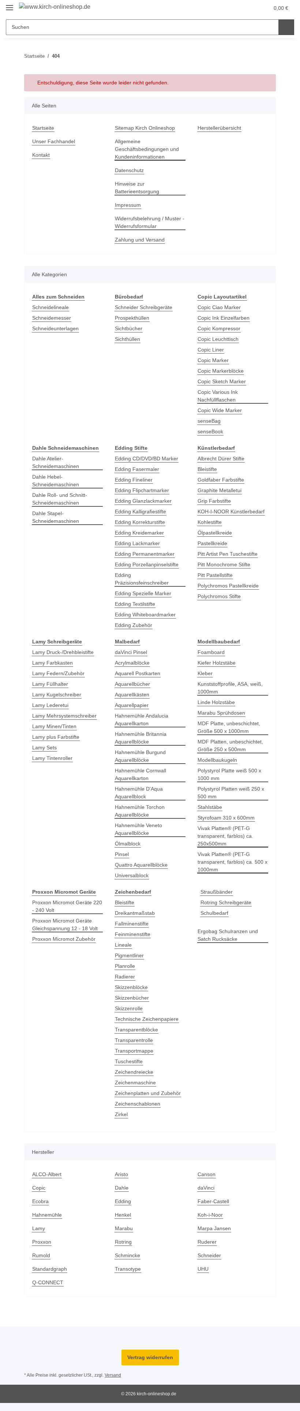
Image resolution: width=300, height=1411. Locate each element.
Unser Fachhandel (54, 141)
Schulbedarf (215, 913)
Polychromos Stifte (220, 596)
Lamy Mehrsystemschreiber (66, 715)
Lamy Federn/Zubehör (59, 673)
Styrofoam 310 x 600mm (227, 817)
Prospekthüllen (133, 318)
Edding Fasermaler (138, 469)
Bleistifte (208, 469)
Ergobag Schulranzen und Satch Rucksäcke (229, 935)
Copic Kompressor (220, 328)
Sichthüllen (129, 339)
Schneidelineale (51, 307)
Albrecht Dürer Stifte (223, 458)
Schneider (210, 1263)
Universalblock (133, 875)
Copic (39, 1195)
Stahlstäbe (211, 807)
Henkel (123, 1222)
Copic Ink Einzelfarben (225, 318)
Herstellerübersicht (221, 128)
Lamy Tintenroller (53, 758)
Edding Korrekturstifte (142, 522)
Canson (207, 1182)
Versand (114, 1383)
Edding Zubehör (134, 625)
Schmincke (128, 1263)
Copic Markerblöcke (222, 371)
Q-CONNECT (47, 1290)
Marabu (124, 1236)
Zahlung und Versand (141, 239)
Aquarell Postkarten (139, 673)
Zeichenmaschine (136, 1082)
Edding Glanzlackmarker (145, 501)
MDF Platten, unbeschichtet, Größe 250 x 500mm (232, 745)
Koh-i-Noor (211, 1222)
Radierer (125, 976)
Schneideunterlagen (57, 328)
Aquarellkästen (133, 694)
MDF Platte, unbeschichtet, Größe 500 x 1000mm (230, 727)
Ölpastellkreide (216, 532)
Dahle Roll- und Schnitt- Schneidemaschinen (61, 499)
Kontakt (41, 155)
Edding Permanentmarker (146, 554)
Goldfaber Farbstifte (222, 479)
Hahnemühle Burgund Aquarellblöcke (142, 756)
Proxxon (42, 1249)
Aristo (122, 1182)
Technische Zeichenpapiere (149, 1019)
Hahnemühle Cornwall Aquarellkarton (142, 774)
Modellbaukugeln (219, 760)
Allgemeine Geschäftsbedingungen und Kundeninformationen (149, 149)
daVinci (206, 1195)
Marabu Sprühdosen (223, 713)
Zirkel (121, 1122)
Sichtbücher (130, 328)
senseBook (211, 431)
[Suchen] (286, 27)
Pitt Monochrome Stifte (226, 564)
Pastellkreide (213, 543)
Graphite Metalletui (221, 490)
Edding (123, 1209)
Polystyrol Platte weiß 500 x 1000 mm (231, 774)
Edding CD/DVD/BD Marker (147, 458)
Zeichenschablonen (139, 1111)
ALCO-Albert (47, 1182)
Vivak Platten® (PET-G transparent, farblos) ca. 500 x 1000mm (232, 862)
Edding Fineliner (135, 479)
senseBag (209, 421)
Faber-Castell (214, 1209)
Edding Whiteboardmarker (147, 614)
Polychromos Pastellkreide (230, 585)
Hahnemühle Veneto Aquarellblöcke (140, 829)
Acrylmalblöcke (133, 662)
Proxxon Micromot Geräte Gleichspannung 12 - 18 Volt (66, 924)
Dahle (122, 1195)
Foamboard (211, 652)
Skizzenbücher (133, 997)
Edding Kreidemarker (141, 532)
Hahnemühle (48, 1222)
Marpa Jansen (215, 1236)
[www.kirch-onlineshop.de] (56, 7)
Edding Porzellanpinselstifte (149, 564)
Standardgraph (51, 1276)
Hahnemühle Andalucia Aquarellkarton (144, 719)
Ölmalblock (128, 843)
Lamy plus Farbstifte (57, 737)
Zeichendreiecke (135, 1072)
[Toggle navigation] (9, 4)
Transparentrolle (135, 1040)
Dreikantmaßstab (136, 913)
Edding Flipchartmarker (144, 490)
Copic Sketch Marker (223, 381)
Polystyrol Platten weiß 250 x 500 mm (232, 793)
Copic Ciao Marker (220, 307)
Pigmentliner (130, 955)
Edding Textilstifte (137, 604)
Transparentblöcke (138, 1029)
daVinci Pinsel (132, 652)
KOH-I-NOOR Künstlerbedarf (233, 511)
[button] (235, 8)
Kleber (206, 673)
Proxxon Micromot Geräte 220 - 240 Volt (63, 906)
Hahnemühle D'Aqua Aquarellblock (140, 793)
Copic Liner (211, 349)
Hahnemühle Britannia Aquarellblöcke (143, 738)
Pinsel (122, 854)
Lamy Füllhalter (51, 684)
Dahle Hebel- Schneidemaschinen (57, 480)
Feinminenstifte (134, 934)
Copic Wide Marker (221, 410)
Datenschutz (130, 170)
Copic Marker (214, 360)
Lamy (38, 1236)
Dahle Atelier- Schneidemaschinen (57, 462)
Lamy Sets (44, 747)
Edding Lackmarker (138, 543)
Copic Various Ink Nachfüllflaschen (219, 396)
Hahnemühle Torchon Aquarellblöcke (141, 811)
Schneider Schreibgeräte (145, 307)
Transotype (128, 1276)
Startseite (44, 128)
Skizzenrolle (129, 1008)
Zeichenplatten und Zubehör (139, 1097)
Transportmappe (135, 1050)
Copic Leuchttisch (219, 339)
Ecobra (40, 1209)
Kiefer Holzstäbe (218, 662)
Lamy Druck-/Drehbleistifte (65, 652)
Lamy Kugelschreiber (58, 694)
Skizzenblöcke (132, 987)
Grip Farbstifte (215, 501)
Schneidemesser (52, 318)
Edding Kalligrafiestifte (142, 511)
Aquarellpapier (133, 705)
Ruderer (208, 1249)
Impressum (129, 205)
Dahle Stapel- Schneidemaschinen (57, 517)
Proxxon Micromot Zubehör (65, 939)
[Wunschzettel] (249, 8)
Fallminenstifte (133, 923)
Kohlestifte (211, 522)
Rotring (124, 1249)
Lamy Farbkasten (53, 662)
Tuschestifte (130, 1061)
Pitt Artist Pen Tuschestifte (230, 554)
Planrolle (125, 966)
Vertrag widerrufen (150, 1365)
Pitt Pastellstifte (217, 575)
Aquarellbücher (134, 684)
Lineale (123, 945)
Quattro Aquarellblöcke (143, 865)
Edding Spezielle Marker (145, 593)
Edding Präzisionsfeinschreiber (144, 579)
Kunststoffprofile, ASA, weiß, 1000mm (232, 688)
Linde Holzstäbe (217, 702)
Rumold (41, 1263)
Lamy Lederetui (51, 705)
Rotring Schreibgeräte (227, 902)
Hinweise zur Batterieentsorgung (138, 187)
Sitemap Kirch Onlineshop (147, 128)
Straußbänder (217, 892)
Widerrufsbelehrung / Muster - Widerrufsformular (149, 222)
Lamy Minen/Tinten (56, 726)
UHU (203, 1276)
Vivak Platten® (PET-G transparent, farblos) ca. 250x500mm (227, 836)
